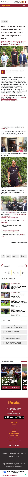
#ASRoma (4, 99)
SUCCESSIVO (22, 266)
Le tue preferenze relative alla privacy (15, 472)
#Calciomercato (12, 99)
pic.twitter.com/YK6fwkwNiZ (9, 100)
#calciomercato (5, 216)
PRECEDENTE (6, 266)
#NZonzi (23, 97)
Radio (14, 429)
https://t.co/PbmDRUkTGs (11, 230)
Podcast (14, 431)
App (14, 427)
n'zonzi (3, 255)
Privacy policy (14, 435)
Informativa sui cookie (14, 437)
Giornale (14, 424)
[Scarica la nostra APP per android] (19, 417)
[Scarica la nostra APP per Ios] (9, 417)
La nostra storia (14, 433)
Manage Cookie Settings (14, 440)
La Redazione (14, 422)
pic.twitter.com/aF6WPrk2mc (9, 232)
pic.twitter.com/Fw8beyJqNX (9, 217)
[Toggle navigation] (24, 5)
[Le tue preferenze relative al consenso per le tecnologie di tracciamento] (25, 474)
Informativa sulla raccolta (9, 475)
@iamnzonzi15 (5, 95)
